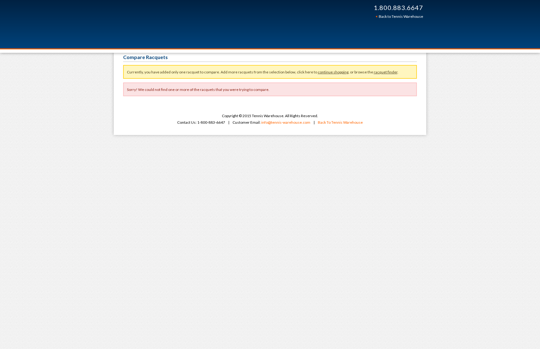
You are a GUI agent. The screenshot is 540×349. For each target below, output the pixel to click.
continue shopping (333, 72)
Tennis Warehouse (214, 24)
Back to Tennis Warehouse (401, 16)
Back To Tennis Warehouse (340, 122)
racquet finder (386, 72)
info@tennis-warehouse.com (285, 122)
